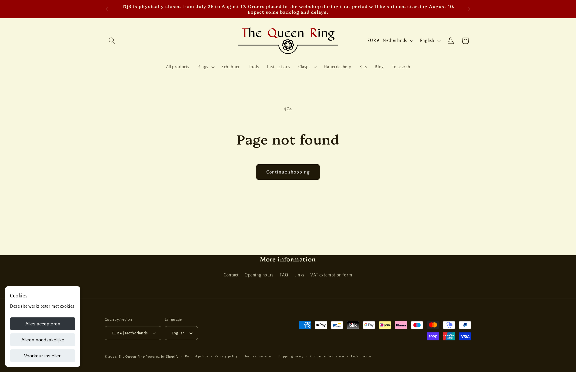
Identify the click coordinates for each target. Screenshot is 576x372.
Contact (231, 275)
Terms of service (258, 356)
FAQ (284, 275)
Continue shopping (288, 172)
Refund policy (196, 356)
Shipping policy (291, 356)
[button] (112, 40)
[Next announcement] (469, 9)
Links (299, 275)
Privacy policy (226, 356)
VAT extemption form (331, 275)
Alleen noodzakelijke (42, 339)
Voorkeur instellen (43, 355)
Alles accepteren (42, 323)
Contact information (327, 356)
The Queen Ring (132, 356)
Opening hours (259, 275)
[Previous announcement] (107, 9)
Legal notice (361, 356)
